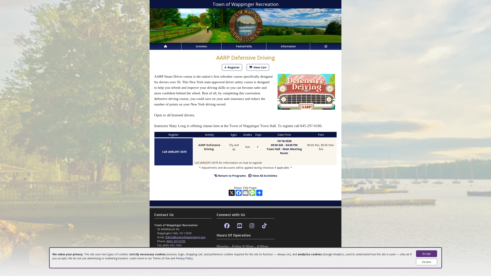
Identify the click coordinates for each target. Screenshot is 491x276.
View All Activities (264, 175)
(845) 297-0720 (175, 241)
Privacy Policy (184, 258)
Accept (426, 253)
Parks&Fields (244, 46)
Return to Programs (231, 175)
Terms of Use (161, 258)
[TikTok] (264, 226)
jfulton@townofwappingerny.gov (185, 237)
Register (234, 67)
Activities (201, 46)
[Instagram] (252, 226)
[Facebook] (227, 226)
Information (288, 46)
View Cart (260, 67)
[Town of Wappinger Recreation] (245, 25)
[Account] (325, 46)
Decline (426, 262)
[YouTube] (239, 226)
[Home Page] (165, 46)
